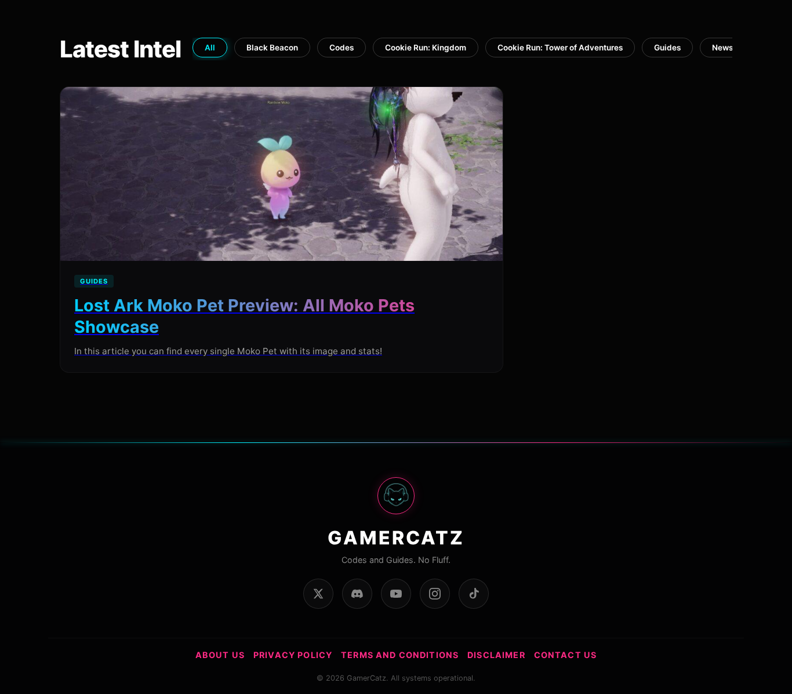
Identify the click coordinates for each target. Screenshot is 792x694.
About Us (220, 655)
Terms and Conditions (400, 655)
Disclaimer (496, 655)
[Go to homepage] (396, 501)
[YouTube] (396, 594)
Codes (341, 47)
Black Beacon (272, 47)
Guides (667, 47)
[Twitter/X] (318, 594)
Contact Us (565, 655)
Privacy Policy (292, 655)
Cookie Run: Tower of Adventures (560, 47)
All (210, 47)
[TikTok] (474, 594)
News (722, 47)
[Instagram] (435, 594)
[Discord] (357, 594)
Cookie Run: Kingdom (425, 47)
